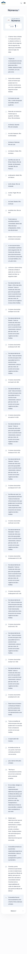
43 (6, 694)
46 (6, 738)
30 (6, 459)
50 (6, 785)
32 (6, 494)
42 (6, 668)
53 (6, 866)
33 (6, 521)
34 (6, 529)
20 (6, 283)
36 (6, 565)
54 (6, 897)
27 (6, 415)
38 (6, 600)
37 (6, 591)
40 (6, 633)
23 (6, 344)
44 (6, 703)
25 (6, 380)
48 (6, 760)
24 (6, 353)
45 (6, 721)
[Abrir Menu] (24, 3)
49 (6, 769)
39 (6, 624)
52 (6, 846)
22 (6, 318)
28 (6, 424)
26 (6, 388)
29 (6, 450)
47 (6, 747)
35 (6, 556)
